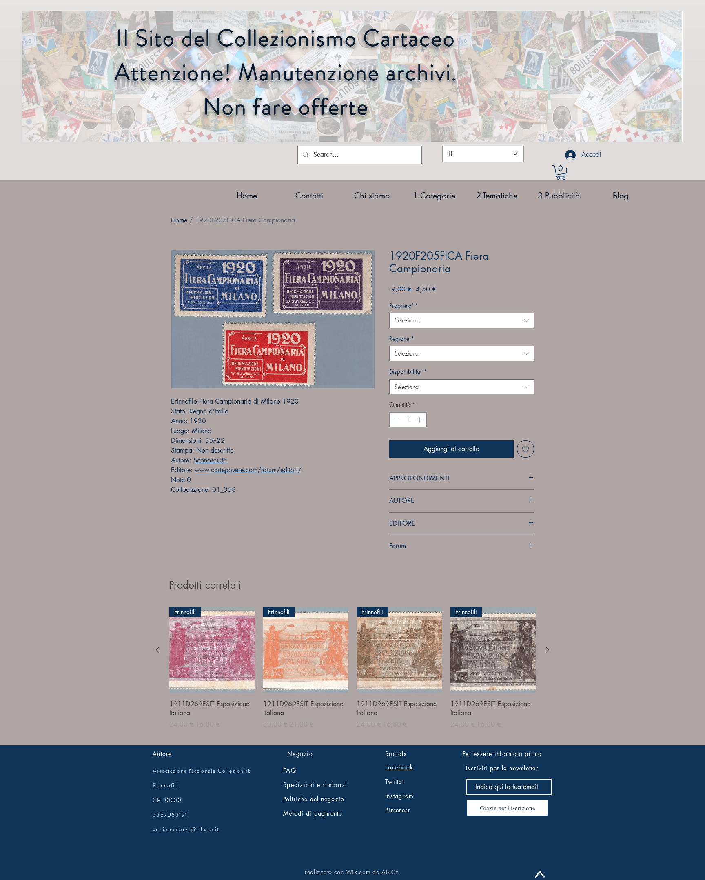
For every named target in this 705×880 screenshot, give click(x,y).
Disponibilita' (408, 372)
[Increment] (420, 420)
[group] (352, 673)
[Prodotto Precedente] (157, 650)
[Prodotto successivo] (547, 650)
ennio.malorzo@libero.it (186, 829)
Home (179, 220)
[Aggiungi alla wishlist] (525, 449)
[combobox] (461, 320)
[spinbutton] (408, 420)
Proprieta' (403, 305)
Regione (401, 338)
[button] (561, 172)
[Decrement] (395, 420)
